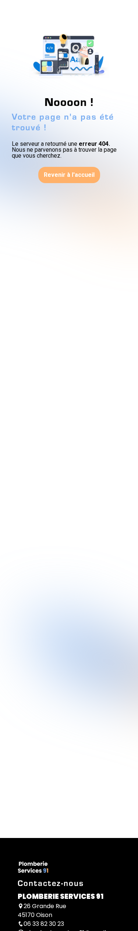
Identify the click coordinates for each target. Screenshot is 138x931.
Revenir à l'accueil (69, 174)
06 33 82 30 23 (44, 924)
